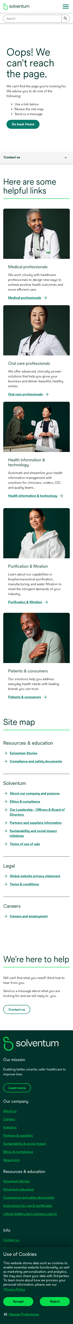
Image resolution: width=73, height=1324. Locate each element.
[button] (21, 1314)
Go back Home (23, 124)
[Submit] (66, 18)
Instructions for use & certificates (27, 1206)
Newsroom (11, 1160)
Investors (10, 1127)
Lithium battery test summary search (30, 1214)
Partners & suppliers (18, 1135)
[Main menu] (66, 6)
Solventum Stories (16, 1181)
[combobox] (36, 18)
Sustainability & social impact (24, 1144)
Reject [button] (55, 1301)
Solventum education (18, 1189)
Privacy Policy (15, 1289)
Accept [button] (18, 1301)
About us (10, 1111)
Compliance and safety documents (28, 1197)
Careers (9, 1119)
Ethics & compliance (18, 1152)
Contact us (11, 1240)
